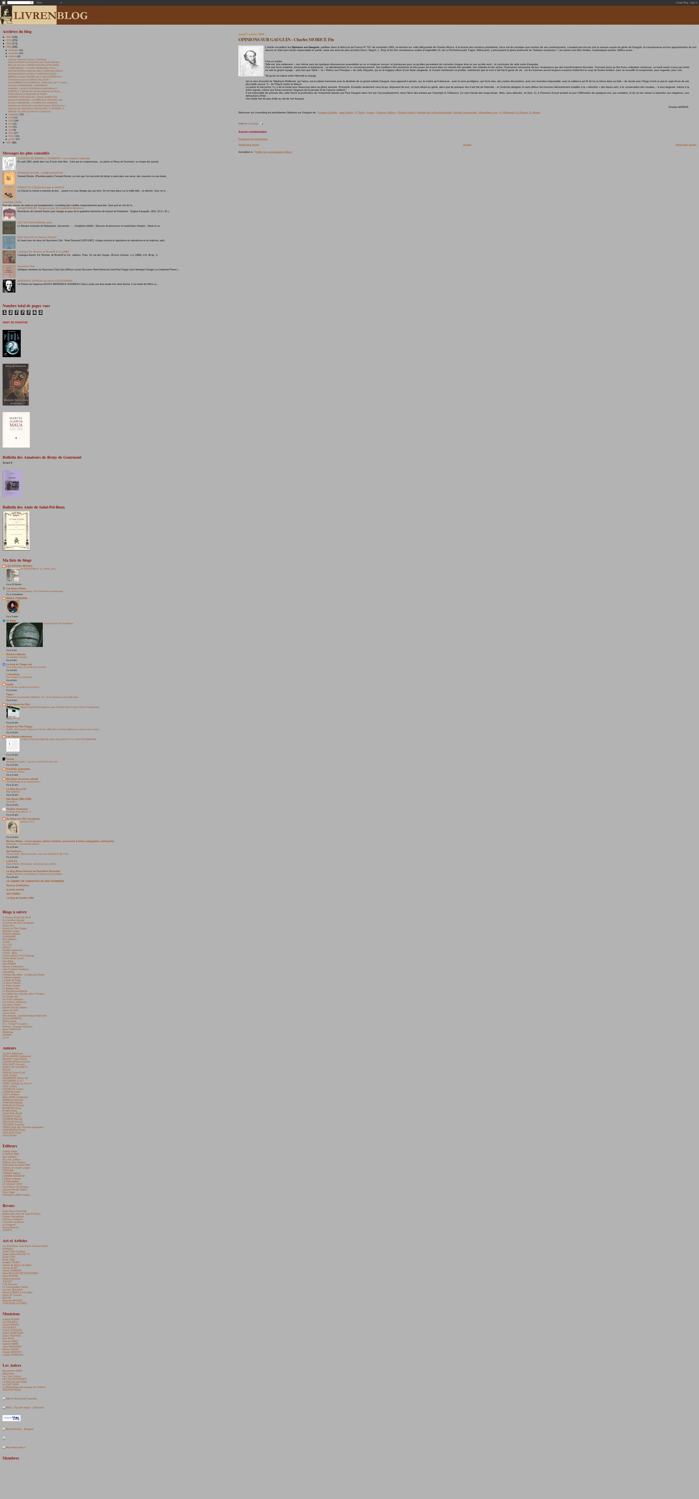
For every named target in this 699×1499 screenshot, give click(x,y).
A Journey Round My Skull (17, 917)
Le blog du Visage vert (19, 664)
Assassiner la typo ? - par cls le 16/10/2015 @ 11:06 (32, 762)
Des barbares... (14, 851)
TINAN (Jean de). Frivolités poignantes (23, 1127)
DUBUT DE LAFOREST (15, 1067)
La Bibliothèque (11, 1181)
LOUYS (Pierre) (11, 1094)
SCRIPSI (7, 1230)
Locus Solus (9, 1013)
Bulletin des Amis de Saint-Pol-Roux (22, 1213)
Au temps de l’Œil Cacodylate (23, 818)
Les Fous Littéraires (13, 999)
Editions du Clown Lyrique (16, 1167)
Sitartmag (8, 1032)
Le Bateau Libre (11, 988)
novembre (14, 53)
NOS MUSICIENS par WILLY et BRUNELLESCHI (32, 74)
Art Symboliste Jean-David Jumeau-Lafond (25, 1246)
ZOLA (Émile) (10, 1135)
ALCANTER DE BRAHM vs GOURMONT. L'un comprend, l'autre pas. (54, 158)
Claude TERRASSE (13, 1354)
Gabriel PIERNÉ (11, 1319)
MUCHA (7, 1298)
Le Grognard (9, 1224)
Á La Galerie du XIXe (18, 704)
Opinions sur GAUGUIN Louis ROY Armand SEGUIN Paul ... (37, 105)
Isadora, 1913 (27, 821)
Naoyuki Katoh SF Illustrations (58, 623)
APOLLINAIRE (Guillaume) (17, 1056)
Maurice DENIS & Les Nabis (18, 1292)
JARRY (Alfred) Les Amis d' (17, 1083)
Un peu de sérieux (15, 772)
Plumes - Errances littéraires (18, 1026)
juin (11, 123)
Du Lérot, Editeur (11, 1159)
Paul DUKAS (9, 1327)
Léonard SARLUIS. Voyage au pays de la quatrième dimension (50, 208)
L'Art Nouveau (10, 1284)
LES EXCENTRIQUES (15, 1379)
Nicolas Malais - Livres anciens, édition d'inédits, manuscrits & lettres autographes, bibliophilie (60, 841)
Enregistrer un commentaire (253, 139)
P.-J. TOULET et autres (15, 1024)
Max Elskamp (13, 792)
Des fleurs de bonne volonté (22, 779)
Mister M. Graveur (12, 1295)
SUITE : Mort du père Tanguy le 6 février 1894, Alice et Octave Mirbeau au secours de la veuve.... (53, 729)
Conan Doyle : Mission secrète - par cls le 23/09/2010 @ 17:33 (37, 854)
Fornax (10, 759)
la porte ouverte (15, 889)
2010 (9, 40)
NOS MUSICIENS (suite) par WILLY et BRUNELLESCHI (35, 71)
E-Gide (6, 942)
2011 (9, 37)
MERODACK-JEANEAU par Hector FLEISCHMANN (44, 280)
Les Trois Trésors (12, 1376)
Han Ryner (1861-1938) (18, 799)
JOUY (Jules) (10, 1086)
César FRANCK (11, 1324)
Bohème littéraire (16, 654)
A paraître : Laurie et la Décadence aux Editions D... (33, 88)
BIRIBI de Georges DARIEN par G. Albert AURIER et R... (35, 77)
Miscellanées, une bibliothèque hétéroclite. (25, 1015)
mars (11, 133)
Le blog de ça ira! (16, 789)
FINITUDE (8, 1170)
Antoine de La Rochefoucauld (434, 112)
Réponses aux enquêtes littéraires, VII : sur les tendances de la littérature (42, 697)
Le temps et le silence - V (18, 812)
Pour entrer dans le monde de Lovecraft (26, 667)
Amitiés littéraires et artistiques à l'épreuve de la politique (34, 874)
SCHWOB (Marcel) (12, 1119)
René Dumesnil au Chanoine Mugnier (36, 237)
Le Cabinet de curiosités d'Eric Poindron (24, 993)
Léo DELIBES (10, 1322)
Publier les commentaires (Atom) (273, 151)
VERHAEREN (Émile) (14, 1130)
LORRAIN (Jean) (11, 1091)
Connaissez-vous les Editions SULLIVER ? (29, 79)
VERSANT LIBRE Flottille (16, 1195)
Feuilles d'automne (17, 809)
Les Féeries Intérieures (19, 736)
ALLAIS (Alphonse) (13, 1053)
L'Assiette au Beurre (13, 1222)
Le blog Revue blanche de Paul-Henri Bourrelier (33, 871)
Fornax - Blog (10, 953)
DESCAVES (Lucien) (14, 1064)
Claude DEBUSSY (12, 1352)
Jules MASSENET (12, 1346)
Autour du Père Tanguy (19, 726)
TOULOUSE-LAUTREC (15, 1303)
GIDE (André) (10, 1075)
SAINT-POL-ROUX (12, 1113)
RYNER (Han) (10, 1110)
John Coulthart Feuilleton (16, 969)
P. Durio (360, 112)
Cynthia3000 (9, 936)
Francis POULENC (12, 1330)
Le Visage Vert (10, 996)
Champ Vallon (10, 1151)
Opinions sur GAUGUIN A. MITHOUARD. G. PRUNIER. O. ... (37, 108)
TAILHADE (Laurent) (13, 1124)
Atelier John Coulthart (14, 1251)
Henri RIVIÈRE (10, 1276)
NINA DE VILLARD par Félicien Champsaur (29, 111)
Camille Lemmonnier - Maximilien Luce (475, 112)
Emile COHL (9, 1257)
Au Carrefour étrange (13, 920)
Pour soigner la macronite (19, 677)
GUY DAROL (13, 893)
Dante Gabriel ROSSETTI (16, 1254)
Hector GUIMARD (12, 1270)
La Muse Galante (12, 983)
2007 (9, 142)
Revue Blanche (11, 1227)
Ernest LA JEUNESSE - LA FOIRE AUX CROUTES (32, 103)
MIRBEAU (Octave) (13, 1100)
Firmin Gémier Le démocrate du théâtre (27, 94)
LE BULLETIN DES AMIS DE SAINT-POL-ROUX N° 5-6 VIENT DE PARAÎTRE (58, 739)
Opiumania (8, 1373)
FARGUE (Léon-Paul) (14, 1072)
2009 (9, 43)
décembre (14, 50)
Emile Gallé (9, 1259)
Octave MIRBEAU (12, 1018)
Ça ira (6, 1037)
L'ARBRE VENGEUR (14, 1176)
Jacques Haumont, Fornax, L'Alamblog (27, 59)
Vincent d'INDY (11, 1341)
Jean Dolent (346, 112)
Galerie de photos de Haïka (17, 1265)
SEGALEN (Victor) (12, 1121)
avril (11, 130)
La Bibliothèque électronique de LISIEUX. (24, 1387)
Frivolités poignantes (18, 769)
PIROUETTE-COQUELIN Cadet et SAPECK (40, 187)
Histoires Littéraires (13, 1219)
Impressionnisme (12, 1278)
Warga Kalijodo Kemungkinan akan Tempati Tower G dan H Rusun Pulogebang (59, 707)
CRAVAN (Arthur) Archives (16, 1061)
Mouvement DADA (12, 1370)
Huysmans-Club (25, 266)
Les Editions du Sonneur (15, 1187)
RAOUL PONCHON (16, 598)
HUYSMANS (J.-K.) (13, 1080)
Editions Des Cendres (14, 1162)
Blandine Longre (11, 931)
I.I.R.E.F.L (11, 861)
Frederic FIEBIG (11, 1262)
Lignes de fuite (10, 1010)
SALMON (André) (12, 1116)
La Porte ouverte (11, 985)
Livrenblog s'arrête (12, 202)
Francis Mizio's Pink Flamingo (18, 955)
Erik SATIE (8, 1338)
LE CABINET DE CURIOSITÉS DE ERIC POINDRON (35, 881)
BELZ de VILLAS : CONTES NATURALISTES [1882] (33, 65)
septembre (14, 114)
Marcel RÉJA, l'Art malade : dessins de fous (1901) (31, 864)
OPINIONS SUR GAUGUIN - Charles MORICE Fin (32, 97)
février (12, 136)
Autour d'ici (8, 925)
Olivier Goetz (9, 1021)
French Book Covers (13, 958)
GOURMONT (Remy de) (15, 1078)
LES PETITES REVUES (19, 566)
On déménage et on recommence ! (23, 782)
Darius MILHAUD (12, 1335)
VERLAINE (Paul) (12, 1132)
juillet (11, 120)
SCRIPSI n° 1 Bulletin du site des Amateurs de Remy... (34, 91)
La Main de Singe (12, 980)
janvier (12, 139)
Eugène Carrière (327, 112)
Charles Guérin (406, 112)
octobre (13, 56)
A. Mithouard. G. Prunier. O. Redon (520, 112)
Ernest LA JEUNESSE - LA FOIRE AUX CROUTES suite (35, 100)
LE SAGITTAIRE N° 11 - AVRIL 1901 (38, 569)
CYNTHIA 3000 (11, 1154)
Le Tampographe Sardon (15, 1287)
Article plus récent (248, 144)
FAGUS (7, 947)
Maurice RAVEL (11, 1349)
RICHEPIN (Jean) (12, 1108)
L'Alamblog (12, 674)
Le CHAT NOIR (11, 1384)
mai (11, 127)
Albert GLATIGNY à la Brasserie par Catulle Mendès (33, 62)
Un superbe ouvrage (16, 657)
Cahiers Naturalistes (13, 1216)
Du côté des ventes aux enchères (22, 687)
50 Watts (11, 620)
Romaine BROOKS (13, 1300)
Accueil (467, 144)
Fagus (370, 112)
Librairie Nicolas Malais (15, 1007)
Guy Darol (8, 961)
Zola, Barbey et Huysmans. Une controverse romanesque (34, 591)
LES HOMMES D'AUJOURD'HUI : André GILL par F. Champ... (38, 82)
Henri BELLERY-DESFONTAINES (20, 1273)
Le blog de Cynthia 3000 (19, 898)
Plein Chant (9, 1192)
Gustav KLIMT (10, 1267)
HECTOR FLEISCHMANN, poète (34, 222)
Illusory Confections (17, 885)
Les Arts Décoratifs (13, 1289)
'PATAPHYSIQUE (12, 1390)
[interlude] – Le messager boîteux (22, 844)
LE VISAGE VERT (12, 1184)
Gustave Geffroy (385, 112)
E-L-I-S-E (7, 944)
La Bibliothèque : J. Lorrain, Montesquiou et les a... (33, 68)
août (11, 117)
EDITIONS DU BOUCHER (16, 1165)
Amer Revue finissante (15, 1211)
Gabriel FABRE (11, 1344)
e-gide (9, 684)
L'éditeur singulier (12, 977)
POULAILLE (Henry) (13, 1105)
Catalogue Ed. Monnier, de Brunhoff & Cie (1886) (43, 251)
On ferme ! (11, 802)
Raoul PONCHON (12, 1029)
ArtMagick (8, 1248)
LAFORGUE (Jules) (13, 1089)
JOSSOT (7, 1281)
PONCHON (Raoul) (13, 1102)
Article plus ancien (686, 144)
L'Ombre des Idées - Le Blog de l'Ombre (24, 974)
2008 (9, 46)
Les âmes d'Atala (15, 588)
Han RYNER (9, 963)
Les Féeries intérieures (15, 1002)
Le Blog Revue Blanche (15, 991)
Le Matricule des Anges (15, 1381)
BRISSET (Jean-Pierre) (15, 1059)
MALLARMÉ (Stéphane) (15, 1097)
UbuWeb (7, 1034)
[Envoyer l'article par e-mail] (261, 123)
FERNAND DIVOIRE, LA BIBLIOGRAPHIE (40, 173)
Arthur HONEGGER (13, 1333)
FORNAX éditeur (11, 1173)
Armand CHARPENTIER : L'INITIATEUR (27, 85)
